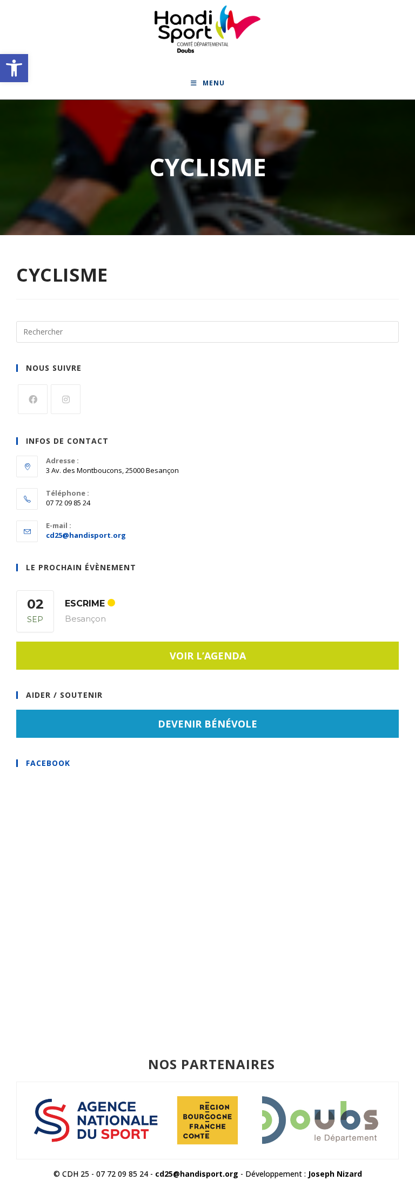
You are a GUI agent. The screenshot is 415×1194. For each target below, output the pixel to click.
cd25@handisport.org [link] (86, 535)
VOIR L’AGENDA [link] (208, 655)
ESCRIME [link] (85, 603)
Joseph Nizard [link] (335, 1174)
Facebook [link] (48, 763)
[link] (14, 68)
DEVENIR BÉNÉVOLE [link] (207, 723)
